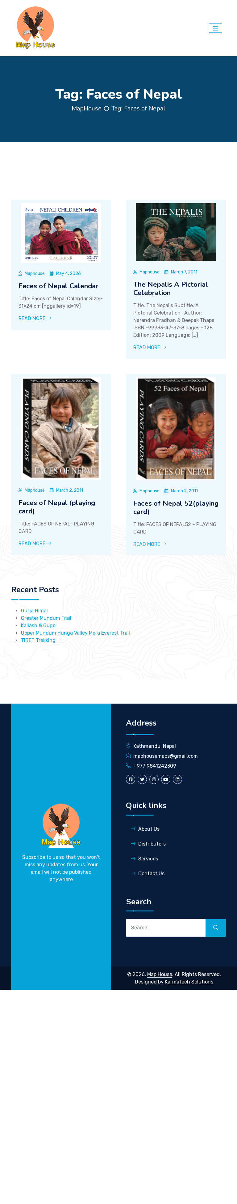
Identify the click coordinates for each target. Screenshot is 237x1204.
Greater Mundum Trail (46, 618)
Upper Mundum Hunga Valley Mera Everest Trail (75, 633)
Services (148, 859)
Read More (33, 318)
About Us (149, 829)
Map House (159, 974)
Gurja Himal (34, 611)
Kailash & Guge (38, 625)
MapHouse (87, 108)
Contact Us (151, 873)
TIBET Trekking (38, 640)
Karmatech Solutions (189, 982)
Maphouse (35, 273)
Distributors (152, 844)
